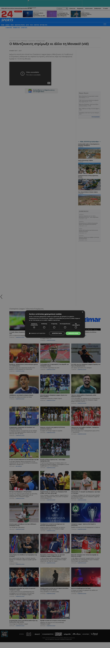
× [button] (82, 312)
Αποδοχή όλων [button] (73, 333)
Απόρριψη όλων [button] (57, 333)
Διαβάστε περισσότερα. (54, 320)
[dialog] (55, 324)
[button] (37, 333)
